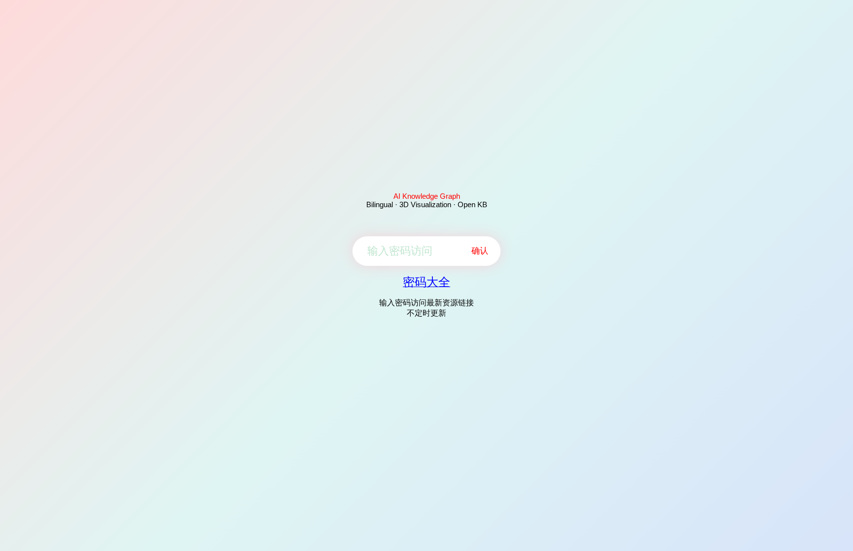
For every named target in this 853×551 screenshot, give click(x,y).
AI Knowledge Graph (426, 196)
